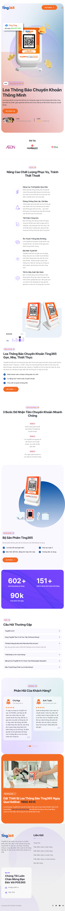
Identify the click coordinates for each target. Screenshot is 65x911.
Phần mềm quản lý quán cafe (43, 855)
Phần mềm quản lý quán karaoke (44, 859)
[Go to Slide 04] (34, 746)
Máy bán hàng (38, 863)
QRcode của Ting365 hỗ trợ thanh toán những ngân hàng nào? (25, 661)
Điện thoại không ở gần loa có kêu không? (19, 667)
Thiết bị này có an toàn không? (15, 654)
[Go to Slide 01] (27, 746)
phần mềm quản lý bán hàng (20, 809)
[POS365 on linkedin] (63, 905)
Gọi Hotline (9, 560)
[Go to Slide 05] (35, 746)
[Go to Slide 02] (29, 746)
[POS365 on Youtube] (59, 905)
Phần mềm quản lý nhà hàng (43, 851)
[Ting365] (8, 7)
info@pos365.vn (13, 887)
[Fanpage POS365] (52, 905)
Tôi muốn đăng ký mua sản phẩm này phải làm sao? (21, 643)
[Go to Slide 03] (31, 746)
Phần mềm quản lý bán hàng (43, 847)
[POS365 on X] (56, 905)
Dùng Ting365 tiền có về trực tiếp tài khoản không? (22, 637)
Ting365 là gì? (10, 631)
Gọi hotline (9, 111)
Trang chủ (37, 843)
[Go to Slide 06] (37, 746)
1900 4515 (28, 802)
